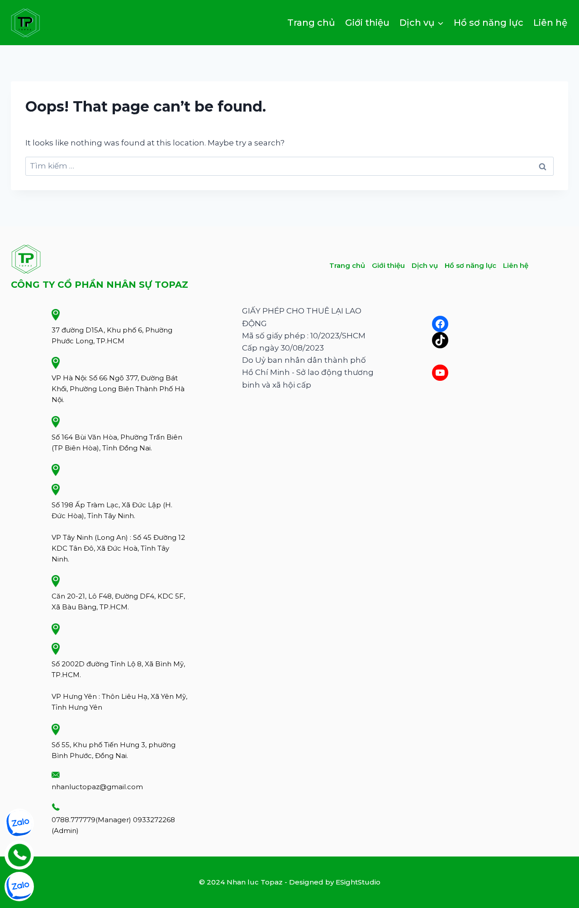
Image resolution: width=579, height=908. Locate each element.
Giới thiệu (367, 22)
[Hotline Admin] (19, 855)
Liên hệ (550, 22)
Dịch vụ (425, 265)
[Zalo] (19, 823)
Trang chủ (311, 22)
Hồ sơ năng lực (488, 22)
